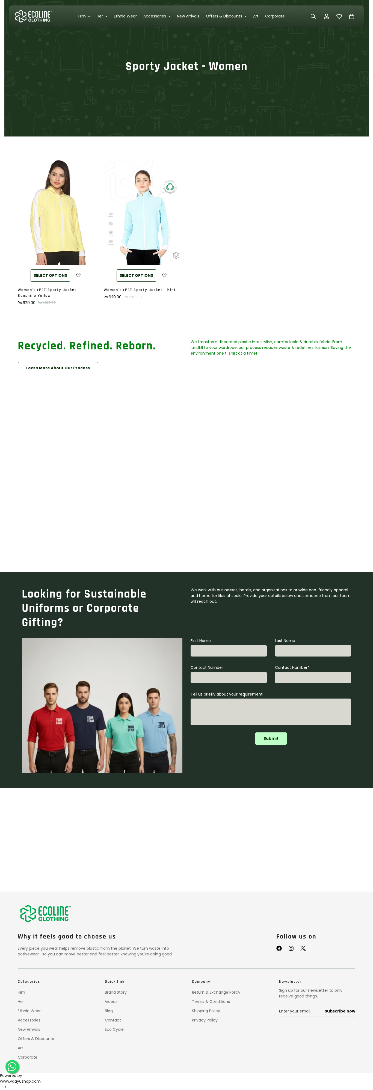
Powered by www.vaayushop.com (20, 1078)
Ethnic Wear (125, 16)
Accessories (155, 16)
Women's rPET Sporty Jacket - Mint (140, 289)
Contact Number (207, 667)
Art (256, 16)
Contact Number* (292, 667)
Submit (271, 738)
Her (100, 16)
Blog (109, 1011)
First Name (201, 640)
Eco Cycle (114, 1029)
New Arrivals (188, 16)
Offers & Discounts (224, 16)
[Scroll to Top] (362, 1062)
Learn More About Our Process (58, 368)
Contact (113, 1020)
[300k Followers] (279, 948)
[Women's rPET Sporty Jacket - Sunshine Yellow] (57, 212)
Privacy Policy (205, 1020)
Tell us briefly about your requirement (227, 694)
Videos (111, 1001)
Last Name (285, 640)
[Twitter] (303, 948)
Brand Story (116, 992)
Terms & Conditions (211, 1001)
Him (82, 16)
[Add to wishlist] (78, 275)
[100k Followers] (291, 948)
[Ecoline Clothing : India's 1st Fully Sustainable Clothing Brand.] (33, 16)
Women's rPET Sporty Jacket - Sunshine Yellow (48, 292)
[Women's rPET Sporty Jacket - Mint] (143, 212)
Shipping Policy (206, 1011)
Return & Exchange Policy (216, 992)
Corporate (275, 16)
